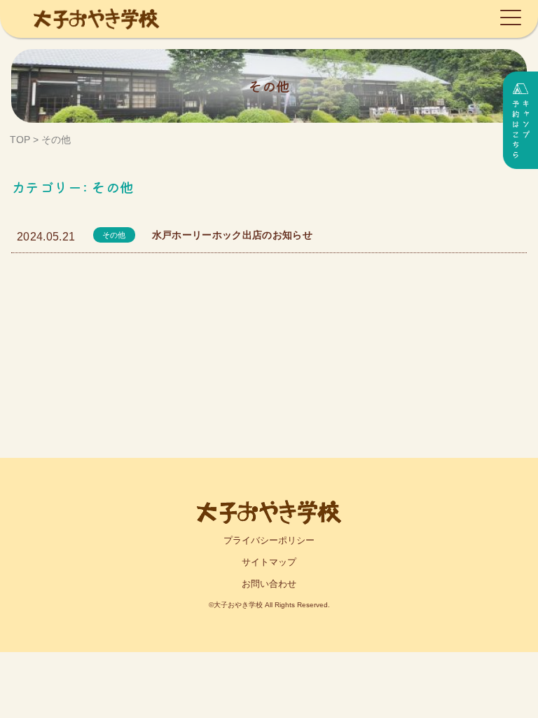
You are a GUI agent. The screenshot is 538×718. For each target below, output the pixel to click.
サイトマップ (269, 562)
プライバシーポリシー (269, 540)
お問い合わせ (269, 583)
